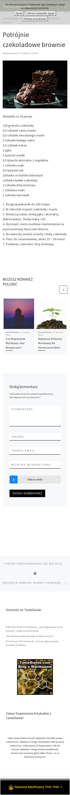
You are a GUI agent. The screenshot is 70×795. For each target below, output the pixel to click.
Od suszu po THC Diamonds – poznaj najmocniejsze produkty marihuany (32, 643)
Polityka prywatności (35, 18)
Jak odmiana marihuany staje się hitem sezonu (29, 636)
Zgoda (18, 13)
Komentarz (22, 409)
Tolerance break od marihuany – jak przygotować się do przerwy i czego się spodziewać (34, 629)
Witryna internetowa (31, 464)
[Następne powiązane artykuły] (63, 290)
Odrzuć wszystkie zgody (41, 13)
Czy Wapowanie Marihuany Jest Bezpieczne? (15, 343)
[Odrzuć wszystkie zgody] (65, 12)
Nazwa (17, 436)
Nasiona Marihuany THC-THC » (38, 787)
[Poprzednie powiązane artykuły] (55, 290)
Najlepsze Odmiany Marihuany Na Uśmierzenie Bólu (50, 343)
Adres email (23, 450)
